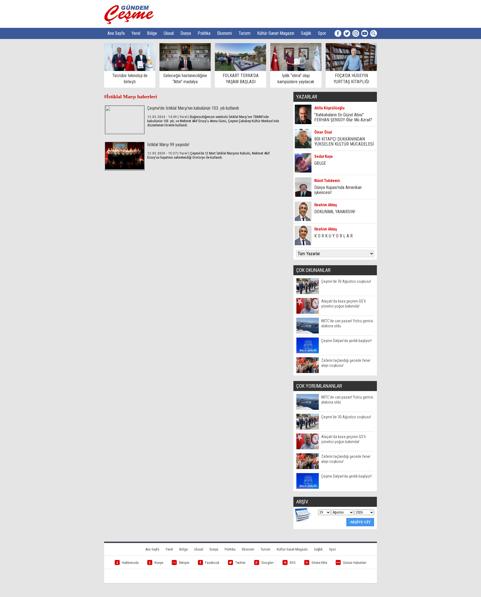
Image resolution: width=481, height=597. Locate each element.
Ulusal (169, 33)
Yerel (135, 33)
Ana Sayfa (116, 33)
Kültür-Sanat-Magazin (275, 33)
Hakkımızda (130, 563)
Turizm (245, 33)
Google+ (267, 563)
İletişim (184, 563)
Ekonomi (224, 33)
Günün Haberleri (354, 563)
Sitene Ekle (319, 563)
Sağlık (306, 33)
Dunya (185, 33)
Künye (158, 563)
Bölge (152, 33)
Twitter (240, 563)
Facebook (212, 563)
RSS (293, 563)
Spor (322, 33)
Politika (204, 33)
